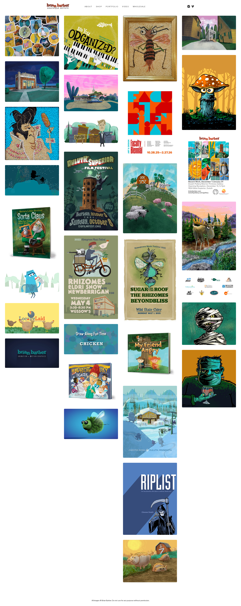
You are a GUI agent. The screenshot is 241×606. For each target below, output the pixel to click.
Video (125, 6)
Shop (99, 6)
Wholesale (139, 6)
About (88, 6)
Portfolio (112, 6)
